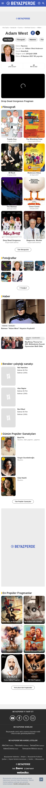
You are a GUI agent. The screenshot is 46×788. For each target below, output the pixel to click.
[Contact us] (33, 718)
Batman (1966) (22, 373)
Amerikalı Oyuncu (30, 27)
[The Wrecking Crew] (34, 124)
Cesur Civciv (34, 206)
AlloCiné (5, 745)
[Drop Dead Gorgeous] (11, 225)
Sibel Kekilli (22, 478)
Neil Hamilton (22, 368)
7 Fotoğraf (23, 288)
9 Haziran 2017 (27, 56)
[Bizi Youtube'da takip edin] (13, 718)
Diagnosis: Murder (34, 240)
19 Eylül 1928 (31, 54)
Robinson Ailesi (34, 173)
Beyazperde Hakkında (11, 757)
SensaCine (34, 745)
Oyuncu (20, 27)
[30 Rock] (11, 157)
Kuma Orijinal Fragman (12, 680)
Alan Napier (21, 388)
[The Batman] (11, 191)
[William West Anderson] (7, 53)
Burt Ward (21, 409)
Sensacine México (29, 748)
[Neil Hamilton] (8, 376)
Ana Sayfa (5, 27)
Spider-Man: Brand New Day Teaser (12, 622)
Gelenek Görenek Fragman (34, 651)
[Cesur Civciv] (34, 191)
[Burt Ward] (8, 417)
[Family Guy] (11, 124)
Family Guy (12, 139)
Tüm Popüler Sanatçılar (23, 501)
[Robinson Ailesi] (34, 157)
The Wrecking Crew (34, 139)
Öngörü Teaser (12, 651)
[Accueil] (21, 3)
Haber (6, 296)
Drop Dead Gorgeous (12, 240)
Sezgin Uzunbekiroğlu (25, 458)
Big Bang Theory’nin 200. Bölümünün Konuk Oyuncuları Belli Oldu (35, 344)
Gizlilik (30, 759)
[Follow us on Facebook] (20, 718)
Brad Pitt (20, 437)
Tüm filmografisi (23, 250)
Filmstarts (19, 745)
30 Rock (11, 173)
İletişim (23, 757)
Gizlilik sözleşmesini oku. (21, 784)
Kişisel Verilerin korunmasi (17, 759)
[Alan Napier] (8, 396)
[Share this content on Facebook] (33, 33)
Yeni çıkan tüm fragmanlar (23, 688)
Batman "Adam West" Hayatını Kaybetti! (18, 328)
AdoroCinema (8, 748)
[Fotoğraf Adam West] (6, 266)
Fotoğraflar (9, 258)
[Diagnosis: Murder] (34, 225)
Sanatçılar (13, 27)
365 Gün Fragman (34, 680)
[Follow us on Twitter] (26, 718)
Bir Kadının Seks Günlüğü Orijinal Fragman (34, 622)
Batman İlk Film (22, 370)
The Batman (12, 207)
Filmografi (8, 106)
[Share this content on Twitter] (38, 33)
